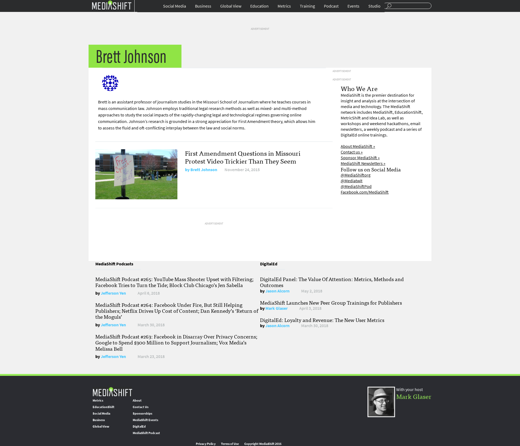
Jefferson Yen (113, 293)
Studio (374, 6)
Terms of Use (230, 444)
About (137, 400)
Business (203, 6)
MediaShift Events (145, 420)
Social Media (174, 6)
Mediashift (111, 4)
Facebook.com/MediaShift (365, 192)
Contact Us (140, 407)
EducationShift (103, 407)
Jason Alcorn (277, 291)
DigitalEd (139, 426)
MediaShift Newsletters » (363, 163)
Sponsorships (142, 413)
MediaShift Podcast (146, 433)
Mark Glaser (276, 308)
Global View (230, 6)
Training (307, 6)
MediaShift (112, 391)
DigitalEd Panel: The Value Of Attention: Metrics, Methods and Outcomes (332, 282)
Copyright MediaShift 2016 (262, 444)
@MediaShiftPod (356, 186)
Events (353, 6)
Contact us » (352, 152)
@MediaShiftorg (355, 175)
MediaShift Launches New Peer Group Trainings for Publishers (331, 302)
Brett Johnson (203, 169)
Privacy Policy (206, 444)
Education (259, 6)
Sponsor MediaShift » (360, 158)
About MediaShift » (358, 146)
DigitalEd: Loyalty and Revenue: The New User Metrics (322, 320)
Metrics (284, 6)
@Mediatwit (351, 181)
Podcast (331, 6)
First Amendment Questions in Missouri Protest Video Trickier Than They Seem (242, 157)
